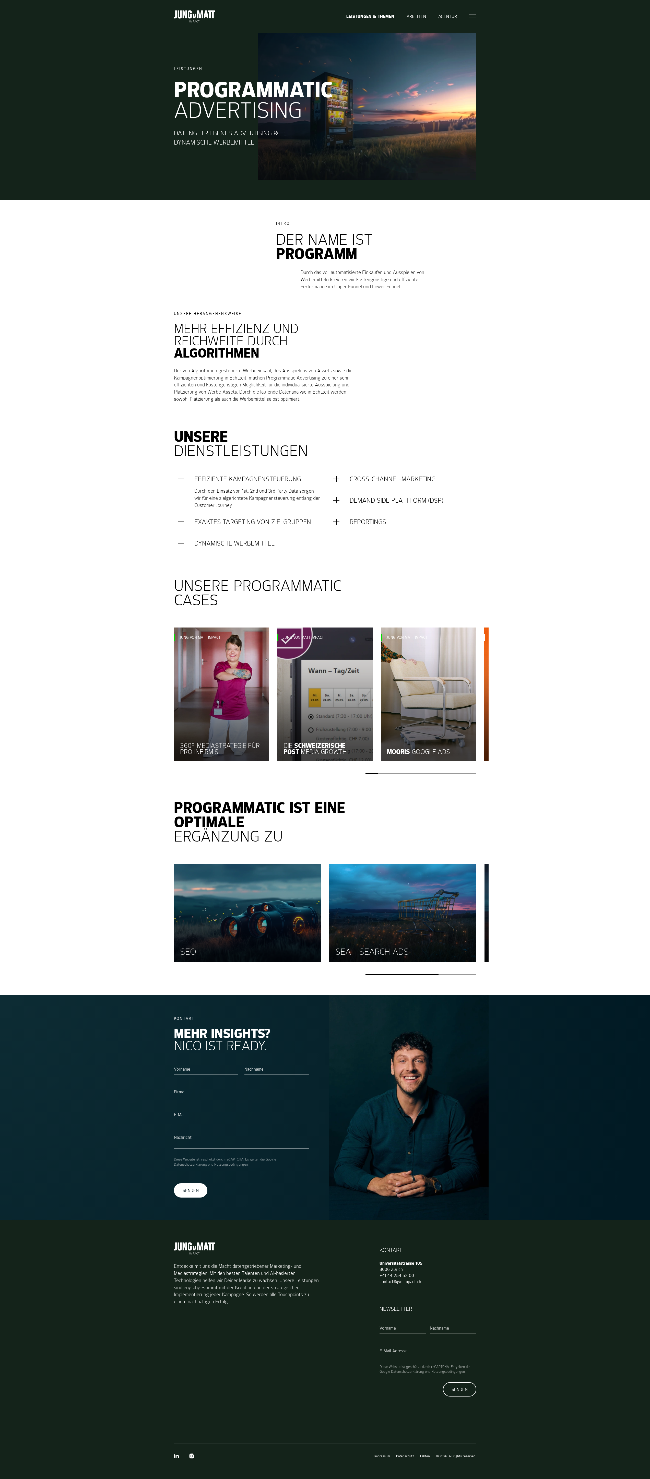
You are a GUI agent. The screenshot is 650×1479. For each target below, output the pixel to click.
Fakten (425, 1456)
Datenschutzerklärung (190, 1164)
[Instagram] (191, 1456)
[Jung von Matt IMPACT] (194, 16)
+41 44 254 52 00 (397, 1275)
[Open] (472, 16)
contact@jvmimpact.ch (400, 1282)
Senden (191, 1190)
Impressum (382, 1456)
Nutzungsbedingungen (231, 1164)
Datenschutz (405, 1456)
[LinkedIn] (176, 1456)
